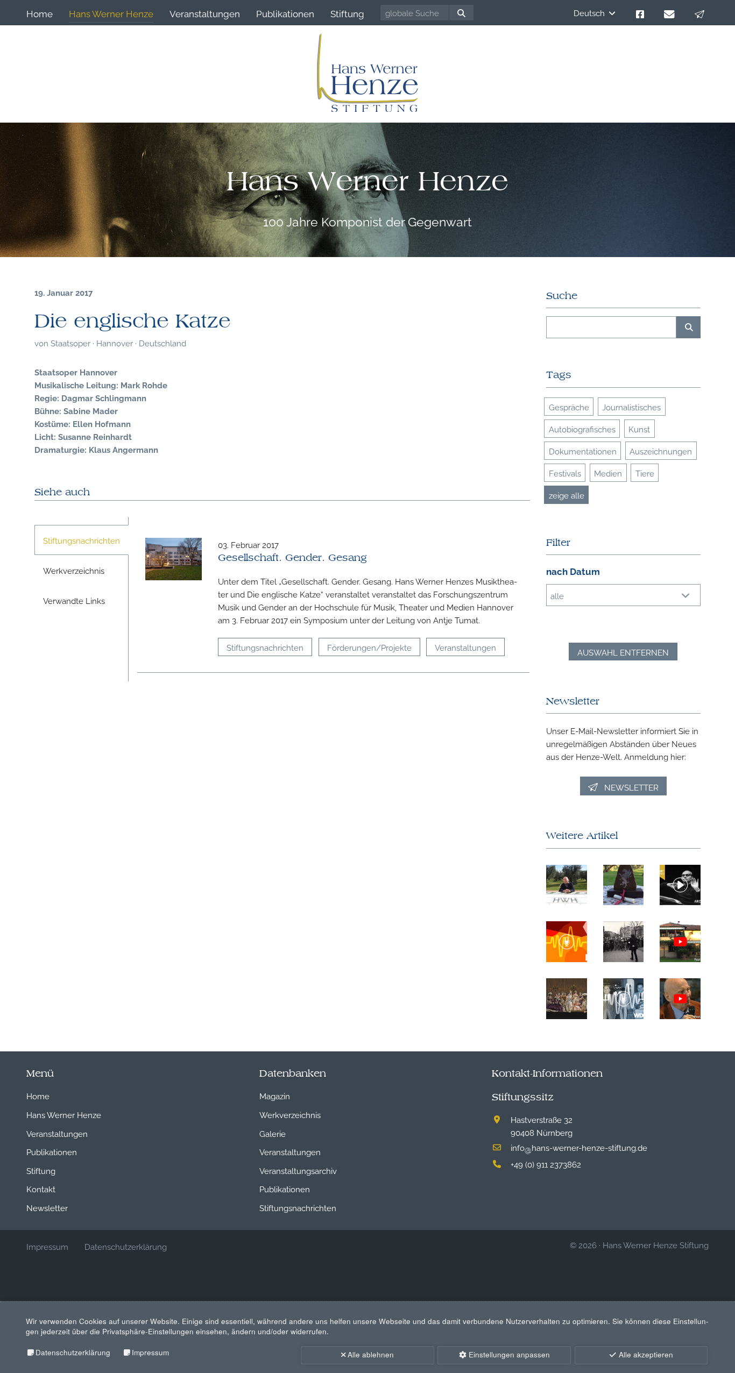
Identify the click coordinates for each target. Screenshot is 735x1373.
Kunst (639, 428)
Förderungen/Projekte (369, 647)
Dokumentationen (583, 450)
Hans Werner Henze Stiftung (656, 1244)
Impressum (150, 1352)
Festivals (565, 472)
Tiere (644, 472)
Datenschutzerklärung (73, 1352)
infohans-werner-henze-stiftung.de (579, 1147)
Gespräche (569, 406)
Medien (608, 472)
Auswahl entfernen (623, 651)
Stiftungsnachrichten (265, 647)
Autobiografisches (582, 428)
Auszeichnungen (661, 450)
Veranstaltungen (465, 647)
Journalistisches (631, 406)
